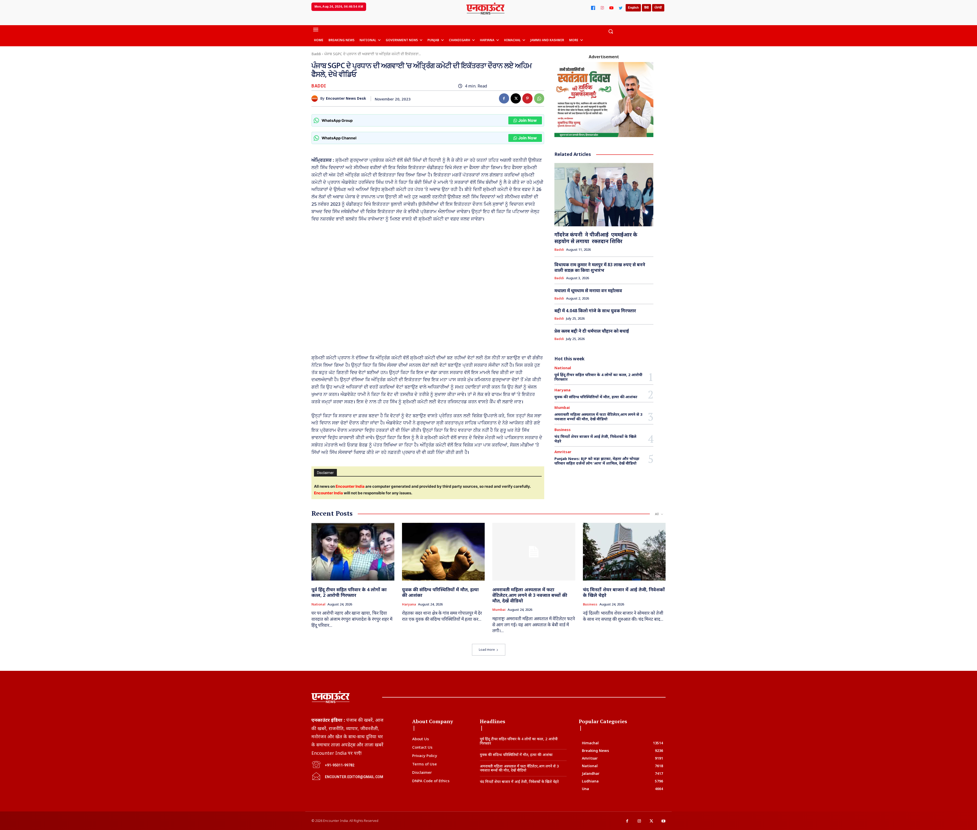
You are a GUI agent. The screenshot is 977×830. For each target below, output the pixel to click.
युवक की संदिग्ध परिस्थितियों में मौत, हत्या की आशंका (595, 396)
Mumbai (562, 407)
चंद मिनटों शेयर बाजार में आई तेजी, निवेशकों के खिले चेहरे (595, 438)
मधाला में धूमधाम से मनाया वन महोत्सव (588, 290)
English (633, 7)
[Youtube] (663, 821)
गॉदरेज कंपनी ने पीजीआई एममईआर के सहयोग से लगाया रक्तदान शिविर (595, 238)
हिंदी (646, 7)
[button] (611, 31)
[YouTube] (611, 8)
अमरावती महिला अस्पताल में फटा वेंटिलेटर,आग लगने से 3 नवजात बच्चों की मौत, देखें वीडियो (598, 416)
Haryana (562, 390)
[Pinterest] (527, 98)
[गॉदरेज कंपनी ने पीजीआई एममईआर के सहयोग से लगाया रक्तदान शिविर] (604, 194)
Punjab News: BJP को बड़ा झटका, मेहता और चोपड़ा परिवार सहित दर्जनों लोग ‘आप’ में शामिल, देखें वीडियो (596, 461)
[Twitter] (620, 8)
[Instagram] (602, 8)
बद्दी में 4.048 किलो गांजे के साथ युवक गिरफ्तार (595, 311)
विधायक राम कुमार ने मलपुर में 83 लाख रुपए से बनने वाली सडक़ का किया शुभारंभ (599, 267)
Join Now (527, 120)
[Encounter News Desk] (315, 98)
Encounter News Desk (346, 98)
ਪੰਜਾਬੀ (658, 7)
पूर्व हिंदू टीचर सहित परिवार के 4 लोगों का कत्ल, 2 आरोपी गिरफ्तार (598, 377)
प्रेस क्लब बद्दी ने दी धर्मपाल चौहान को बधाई (591, 331)
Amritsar (562, 452)
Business (562, 430)
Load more (487, 649)
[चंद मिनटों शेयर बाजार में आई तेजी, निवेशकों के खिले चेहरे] (624, 552)
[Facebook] (593, 8)
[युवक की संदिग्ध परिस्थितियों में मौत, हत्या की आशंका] (443, 552)
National (562, 368)
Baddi (316, 53)
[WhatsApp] (539, 98)
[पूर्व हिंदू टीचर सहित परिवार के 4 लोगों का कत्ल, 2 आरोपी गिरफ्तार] (352, 552)
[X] (516, 98)
